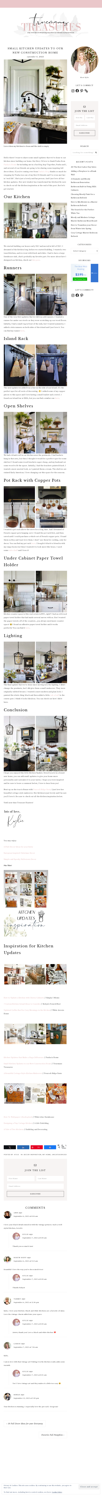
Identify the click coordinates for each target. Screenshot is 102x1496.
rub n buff (13, 550)
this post (36, 260)
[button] (51, 4)
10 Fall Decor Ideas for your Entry (18, 847)
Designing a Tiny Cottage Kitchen (18, 1123)
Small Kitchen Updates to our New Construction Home (27, 1064)
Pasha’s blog (43, 172)
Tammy (17, 1299)
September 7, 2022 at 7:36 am (26, 1347)
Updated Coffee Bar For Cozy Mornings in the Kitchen (27, 1010)
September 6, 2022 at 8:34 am (26, 1216)
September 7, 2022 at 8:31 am (35, 1375)
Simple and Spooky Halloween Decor (20, 859)
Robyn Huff (20, 1258)
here (22, 331)
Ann (16, 1213)
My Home (47, 1155)
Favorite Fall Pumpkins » (52, 1435)
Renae (17, 1395)
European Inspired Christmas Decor (19, 853)
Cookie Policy (57, 1492)
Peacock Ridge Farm (42, 789)
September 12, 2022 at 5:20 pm (26, 1398)
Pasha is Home (10, 165)
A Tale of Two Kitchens (14, 1129)
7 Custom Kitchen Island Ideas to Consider (22, 1004)
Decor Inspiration (32, 1155)
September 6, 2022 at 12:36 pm (26, 1302)
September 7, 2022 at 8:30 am (35, 1238)
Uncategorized (59, 1155)
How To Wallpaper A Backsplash (18, 1117)
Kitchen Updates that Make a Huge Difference (24, 1057)
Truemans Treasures (51, 24)
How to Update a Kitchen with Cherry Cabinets (24, 998)
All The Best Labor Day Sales (83, 167)
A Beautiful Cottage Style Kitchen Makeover (23, 1073)
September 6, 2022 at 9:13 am (26, 1261)
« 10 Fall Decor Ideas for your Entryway (24, 1424)
